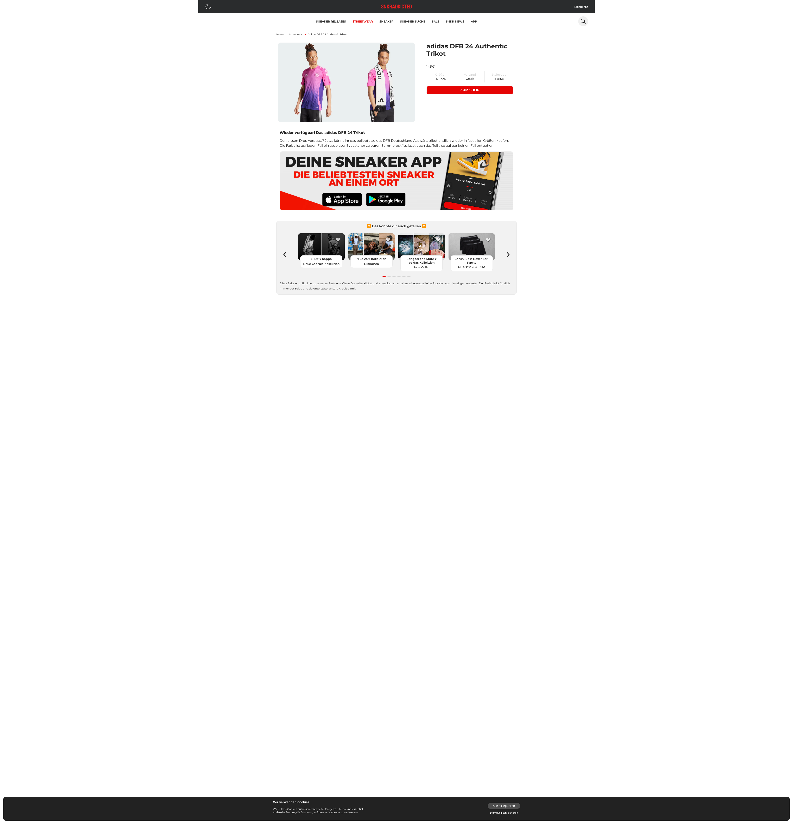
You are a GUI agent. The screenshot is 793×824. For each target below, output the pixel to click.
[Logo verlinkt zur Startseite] (396, 6)
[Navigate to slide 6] (408, 276)
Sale (435, 21)
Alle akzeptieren (504, 806)
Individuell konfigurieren (504, 812)
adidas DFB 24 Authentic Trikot (327, 34)
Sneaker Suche (412, 21)
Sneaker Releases (331, 21)
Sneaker (386, 21)
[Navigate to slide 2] (389, 276)
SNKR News (455, 21)
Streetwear (363, 21)
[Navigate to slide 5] (403, 276)
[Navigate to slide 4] (398, 276)
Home (280, 34)
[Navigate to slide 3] (394, 276)
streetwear (296, 34)
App (474, 21)
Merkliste (581, 7)
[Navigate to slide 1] (384, 276)
